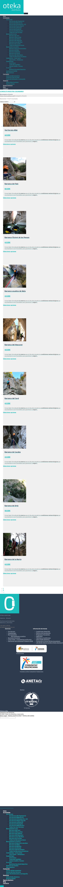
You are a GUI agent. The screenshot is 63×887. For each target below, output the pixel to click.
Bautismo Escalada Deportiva (17, 69)
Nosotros (5, 80)
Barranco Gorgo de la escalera (17, 48)
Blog (4, 87)
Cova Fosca (12, 63)
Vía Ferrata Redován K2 (15, 23)
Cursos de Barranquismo (13, 76)
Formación (6, 74)
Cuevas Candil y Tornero (16, 66)
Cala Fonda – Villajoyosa (16, 60)
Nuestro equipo (10, 84)
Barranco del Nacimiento (16, 55)
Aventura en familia (11, 71)
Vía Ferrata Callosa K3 (15, 27)
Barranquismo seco (11, 34)
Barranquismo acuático (12, 47)
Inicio (4, 16)
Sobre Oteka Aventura (12, 82)
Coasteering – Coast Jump (13, 58)
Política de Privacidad (15, 716)
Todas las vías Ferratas (15, 32)
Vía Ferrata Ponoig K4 (15, 29)
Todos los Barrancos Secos (16, 45)
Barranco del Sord (14, 35)
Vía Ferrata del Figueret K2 (16, 21)
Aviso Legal (3, 716)
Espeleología (9, 61)
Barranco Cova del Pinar (15, 42)
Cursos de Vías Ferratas (12, 77)
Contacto (5, 89)
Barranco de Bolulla (14, 52)
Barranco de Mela (14, 50)
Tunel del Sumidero (14, 64)
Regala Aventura (7, 85)
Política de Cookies (28, 716)
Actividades (6, 18)
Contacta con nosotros (7, 712)
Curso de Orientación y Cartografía (15, 79)
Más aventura (10, 72)
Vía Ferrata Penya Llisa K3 (16, 26)
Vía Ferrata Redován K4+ (16, 31)
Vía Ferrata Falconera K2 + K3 (17, 24)
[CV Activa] (31, 706)
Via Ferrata (9, 19)
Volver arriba (4, 711)
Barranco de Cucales (15, 43)
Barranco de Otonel (14, 53)
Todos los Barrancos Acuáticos (17, 56)
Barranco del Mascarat (15, 40)
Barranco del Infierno (15, 39)
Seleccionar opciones (9, 144)
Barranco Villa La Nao (15, 37)
